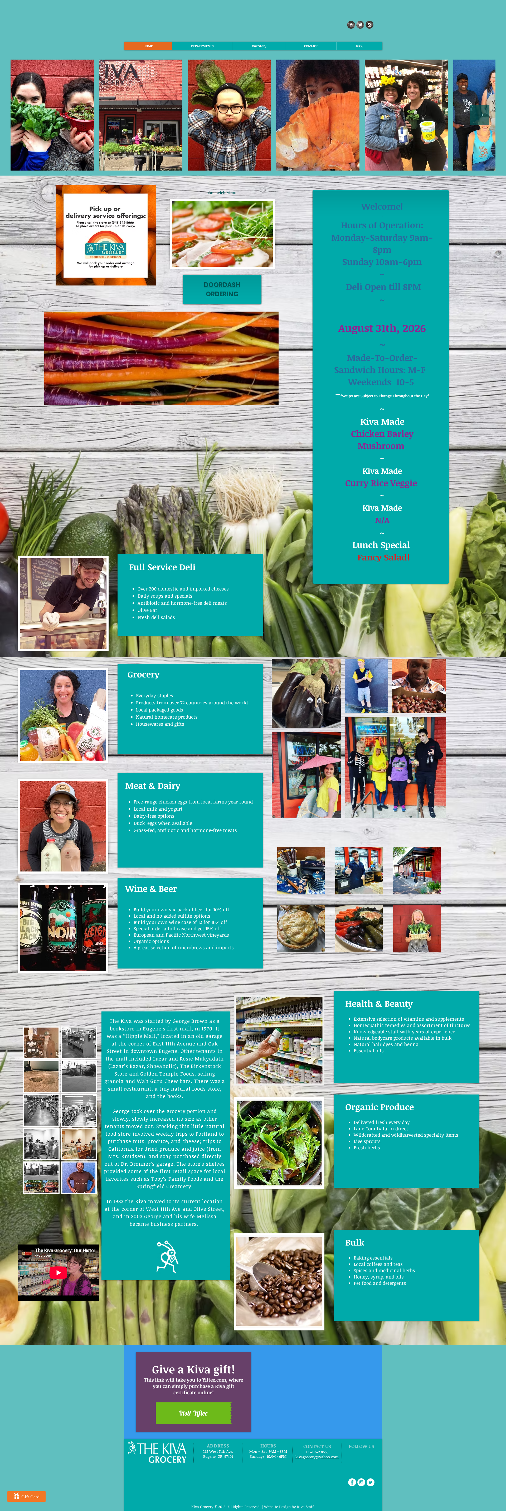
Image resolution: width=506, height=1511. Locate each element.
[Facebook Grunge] (351, 25)
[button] (222, 192)
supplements (449, 1019)
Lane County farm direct (382, 1128)
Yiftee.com (214, 1380)
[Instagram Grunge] (369, 25)
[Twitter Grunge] (360, 25)
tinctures (460, 1025)
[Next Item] (479, 115)
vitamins (414, 1019)
